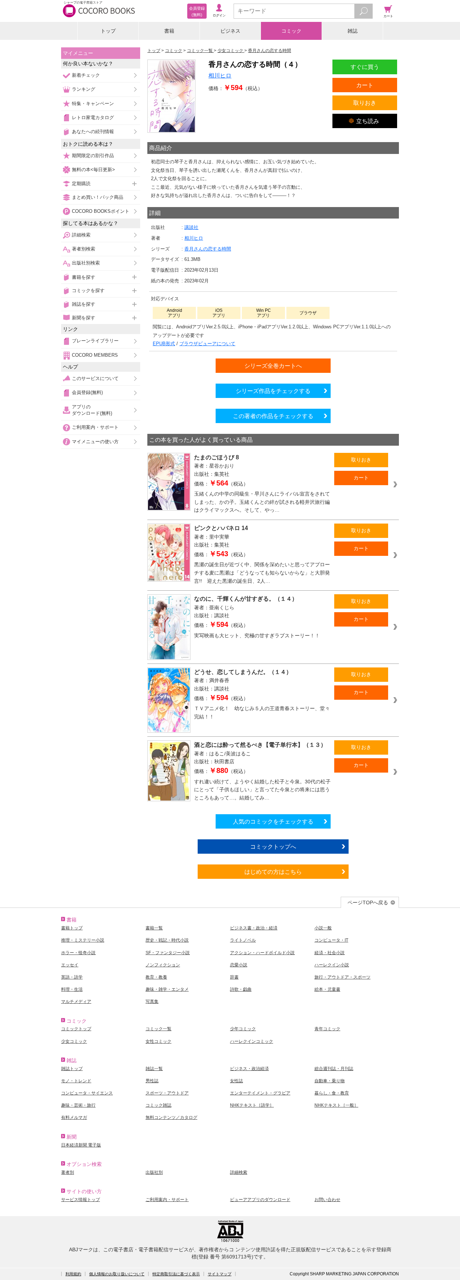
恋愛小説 (238, 964)
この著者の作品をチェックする (273, 416)
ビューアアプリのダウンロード (260, 1199)
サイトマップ (219, 1274)
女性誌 (236, 1080)
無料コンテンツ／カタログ (171, 1117)
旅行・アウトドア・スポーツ (342, 977)
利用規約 (73, 1274)
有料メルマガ (74, 1117)
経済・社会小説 (329, 952)
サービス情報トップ (80, 1199)
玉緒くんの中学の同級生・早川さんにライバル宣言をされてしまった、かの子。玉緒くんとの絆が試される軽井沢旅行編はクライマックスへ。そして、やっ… (262, 502)
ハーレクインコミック (251, 1041)
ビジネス (230, 31)
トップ (108, 31)
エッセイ (69, 964)
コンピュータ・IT (331, 940)
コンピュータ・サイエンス (87, 1093)
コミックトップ (76, 1028)
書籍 (169, 31)
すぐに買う (364, 67)
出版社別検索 (86, 263)
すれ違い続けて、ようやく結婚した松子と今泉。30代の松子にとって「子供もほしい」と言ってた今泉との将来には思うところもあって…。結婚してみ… (262, 790)
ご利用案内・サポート (95, 427)
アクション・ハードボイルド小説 (262, 952)
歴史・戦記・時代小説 (167, 940)
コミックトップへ (273, 846)
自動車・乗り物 (329, 1080)
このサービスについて (95, 378)
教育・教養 (156, 977)
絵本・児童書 (327, 989)
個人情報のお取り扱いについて (116, 1274)
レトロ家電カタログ (93, 117)
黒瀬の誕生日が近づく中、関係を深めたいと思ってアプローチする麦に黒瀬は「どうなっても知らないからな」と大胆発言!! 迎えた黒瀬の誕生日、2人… (262, 572)
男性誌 (152, 1080)
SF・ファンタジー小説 (168, 952)
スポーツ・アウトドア (167, 1093)
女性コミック (158, 1041)
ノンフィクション (163, 964)
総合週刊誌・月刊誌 (333, 1068)
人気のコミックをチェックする (273, 821)
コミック (291, 31)
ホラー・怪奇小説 (78, 952)
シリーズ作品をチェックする (273, 391)
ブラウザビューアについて (207, 343)
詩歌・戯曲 (241, 989)
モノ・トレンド (76, 1080)
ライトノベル (243, 940)
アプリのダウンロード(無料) (92, 410)
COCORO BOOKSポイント (100, 211)
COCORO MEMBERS (95, 355)
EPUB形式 (164, 343)
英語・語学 (72, 977)
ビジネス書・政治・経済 (253, 927)
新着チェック (86, 75)
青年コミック (327, 1028)
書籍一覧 (154, 927)
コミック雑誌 (158, 1105)
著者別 (67, 1172)
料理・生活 (72, 989)
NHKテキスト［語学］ (252, 1105)
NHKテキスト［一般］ (336, 1105)
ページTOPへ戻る (368, 902)
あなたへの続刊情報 (93, 131)
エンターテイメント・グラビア (260, 1093)
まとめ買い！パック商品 (97, 197)
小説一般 (323, 927)
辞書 (234, 977)
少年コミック (243, 1028)
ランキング (83, 89)
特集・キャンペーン (93, 103)
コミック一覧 (158, 1028)
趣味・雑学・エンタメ (167, 989)
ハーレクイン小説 (331, 964)
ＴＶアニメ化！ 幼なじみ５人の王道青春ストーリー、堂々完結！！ (262, 712)
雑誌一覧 (154, 1068)
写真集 (152, 1001)
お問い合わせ (327, 1199)
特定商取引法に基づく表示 (176, 1274)
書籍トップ (72, 927)
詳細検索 (81, 235)
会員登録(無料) (87, 392)
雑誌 (353, 31)
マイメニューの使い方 (95, 441)
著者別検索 (83, 249)
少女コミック (74, 1041)
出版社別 (154, 1172)
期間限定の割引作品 (93, 155)
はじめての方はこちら (273, 871)
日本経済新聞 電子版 (81, 1145)
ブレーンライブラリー (95, 340)
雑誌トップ (72, 1068)
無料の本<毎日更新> (93, 169)
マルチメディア (76, 1001)
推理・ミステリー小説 (82, 940)
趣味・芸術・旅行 (78, 1105)
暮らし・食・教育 (331, 1093)
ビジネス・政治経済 (249, 1068)
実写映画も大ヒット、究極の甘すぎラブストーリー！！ (257, 635)
